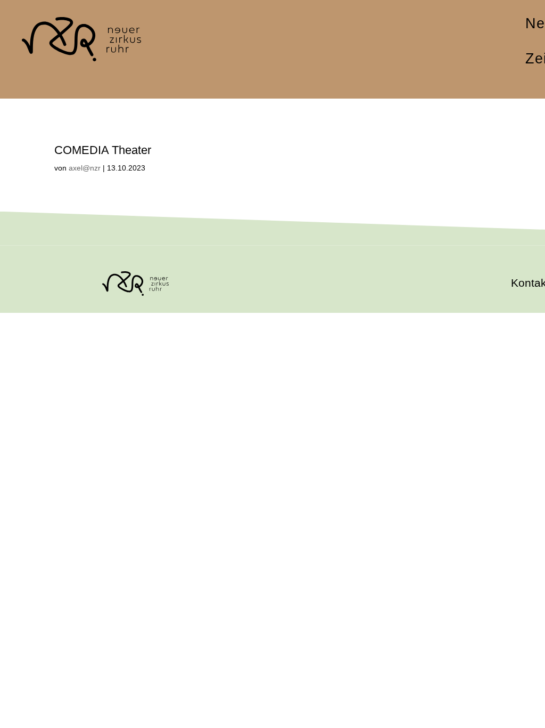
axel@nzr (85, 168)
